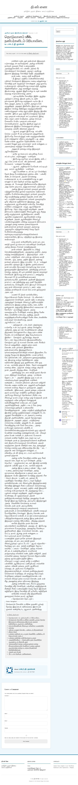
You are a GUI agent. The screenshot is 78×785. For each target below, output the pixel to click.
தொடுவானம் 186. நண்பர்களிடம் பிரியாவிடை (63, 82)
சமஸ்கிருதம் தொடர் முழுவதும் (64, 317)
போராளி (69, 202)
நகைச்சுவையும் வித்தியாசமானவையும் (58, 18)
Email (6, 721)
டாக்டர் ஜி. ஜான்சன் (15, 44)
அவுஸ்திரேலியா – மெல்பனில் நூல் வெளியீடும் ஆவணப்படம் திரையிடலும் (25, 641)
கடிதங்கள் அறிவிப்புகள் (65, 146)
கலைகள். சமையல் (30, 18)
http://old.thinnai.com (60, 311)
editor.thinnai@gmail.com (65, 50)
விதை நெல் (13, 632)
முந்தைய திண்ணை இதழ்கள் (36, 770)
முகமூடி (11, 628)
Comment (7, 695)
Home (28, 766)
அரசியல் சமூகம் (19, 16)
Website (6, 728)
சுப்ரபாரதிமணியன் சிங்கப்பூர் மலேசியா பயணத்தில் (26, 626)
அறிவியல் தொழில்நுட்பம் (33, 16)
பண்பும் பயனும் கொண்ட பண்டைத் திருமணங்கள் (26, 630)
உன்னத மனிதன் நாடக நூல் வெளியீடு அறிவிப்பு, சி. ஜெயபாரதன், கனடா (66, 104)
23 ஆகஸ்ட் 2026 (42, 21)
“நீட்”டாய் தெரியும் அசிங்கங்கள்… (20, 654)
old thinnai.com (66, 55)
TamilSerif (61, 315)
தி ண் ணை (39, 6)
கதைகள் (20, 18)
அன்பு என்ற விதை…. (65, 211)
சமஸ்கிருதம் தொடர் (34, 768)
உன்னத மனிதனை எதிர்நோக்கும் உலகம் (22, 638)
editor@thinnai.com (59, 48)
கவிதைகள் (41, 18)
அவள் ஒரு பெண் (15, 652)
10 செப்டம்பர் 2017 (33, 54)
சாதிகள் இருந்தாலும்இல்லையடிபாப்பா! (67, 168)
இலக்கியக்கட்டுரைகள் (50, 16)
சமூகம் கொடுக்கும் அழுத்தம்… (64, 183)
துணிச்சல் (61, 200)
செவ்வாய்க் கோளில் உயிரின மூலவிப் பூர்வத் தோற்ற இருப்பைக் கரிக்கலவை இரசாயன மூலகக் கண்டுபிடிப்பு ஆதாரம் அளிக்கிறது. (24, 607)
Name (6, 713)
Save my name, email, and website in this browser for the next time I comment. (21, 738)
